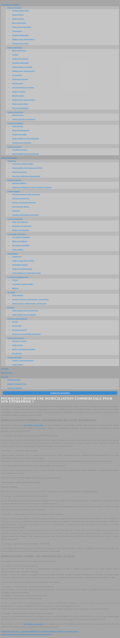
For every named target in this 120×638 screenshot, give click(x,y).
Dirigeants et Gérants (20, 79)
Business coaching (14, 180)
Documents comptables (21, 245)
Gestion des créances (20, 59)
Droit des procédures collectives (24, 202)
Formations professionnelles (17, 277)
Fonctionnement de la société (23, 87)
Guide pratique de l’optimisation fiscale (26, 273)
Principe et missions (19, 341)
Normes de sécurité (19, 330)
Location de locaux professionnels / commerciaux (30, 299)
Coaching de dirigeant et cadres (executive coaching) (32, 187)
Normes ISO (16, 326)
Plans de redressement (20, 130)
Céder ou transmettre (15, 112)
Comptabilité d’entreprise (16, 234)
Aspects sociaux (18, 19)
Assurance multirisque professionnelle (26, 176)
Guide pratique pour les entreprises (25, 310)
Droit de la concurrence (20, 198)
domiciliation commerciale (33, 425)
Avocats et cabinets (14, 388)
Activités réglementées (20, 11)
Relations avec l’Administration (23, 39)
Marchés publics (18, 96)
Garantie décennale (19, 172)
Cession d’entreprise (15, 219)
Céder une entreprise (20, 222)
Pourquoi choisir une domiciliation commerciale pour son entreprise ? (26, 634)
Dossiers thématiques (9, 158)
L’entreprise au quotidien (10, 5)
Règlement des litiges (20, 104)
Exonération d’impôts (20, 265)
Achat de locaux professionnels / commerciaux (29, 303)
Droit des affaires (13, 191)
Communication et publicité (22, 67)
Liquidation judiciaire (19, 150)
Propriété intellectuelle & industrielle (25, 215)
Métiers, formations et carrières (23, 349)
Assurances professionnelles (22, 164)
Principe (15, 280)
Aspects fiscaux (18, 15)
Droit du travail (17, 83)
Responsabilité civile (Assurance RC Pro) (27, 168)
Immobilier (11, 292)
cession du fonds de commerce (23, 119)
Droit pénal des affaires (20, 207)
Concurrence (17, 75)
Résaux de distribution (20, 108)
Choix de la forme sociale (21, 27)
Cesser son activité (14, 147)
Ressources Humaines (15, 338)
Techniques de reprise (20, 43)
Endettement (17, 256)
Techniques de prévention (21, 143)
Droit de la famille (13, 380)
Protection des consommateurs (23, 100)
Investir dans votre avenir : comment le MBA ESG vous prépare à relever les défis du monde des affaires (40, 631)
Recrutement (17, 353)
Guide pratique (17, 249)
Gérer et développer (14, 47)
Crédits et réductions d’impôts (23, 261)
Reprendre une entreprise (21, 226)
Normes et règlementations (17, 319)
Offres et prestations (19, 241)
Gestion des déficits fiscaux (22, 269)
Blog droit (4, 377)
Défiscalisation (12, 253)
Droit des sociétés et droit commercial (26, 194)
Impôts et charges (18, 92)
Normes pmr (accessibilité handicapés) (26, 334)
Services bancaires (14, 357)
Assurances (11, 161)
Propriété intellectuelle (20, 35)
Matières (15, 288)
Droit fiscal (16, 211)
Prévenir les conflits (19, 134)
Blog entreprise (6, 373)
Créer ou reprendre (14, 8)
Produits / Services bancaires (23, 360)
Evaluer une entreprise (20, 230)
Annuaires (4, 369)
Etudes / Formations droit (16, 384)
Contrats (15, 55)
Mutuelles (11, 307)
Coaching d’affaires (19, 183)
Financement (17, 31)
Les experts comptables (21, 237)
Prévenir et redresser (15, 123)
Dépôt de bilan (17, 126)
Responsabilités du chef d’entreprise (25, 138)
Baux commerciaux (19, 23)
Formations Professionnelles (22, 284)
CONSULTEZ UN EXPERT (60, 393)
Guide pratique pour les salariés (24, 315)
